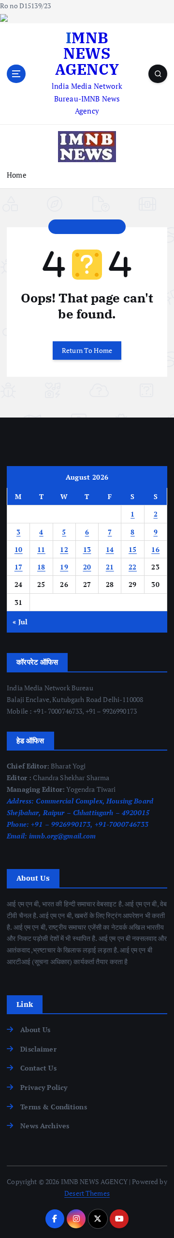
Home (17, 175)
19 (64, 566)
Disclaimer (38, 1049)
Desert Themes (87, 1193)
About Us (35, 1029)
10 (18, 549)
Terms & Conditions (53, 1106)
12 (64, 549)
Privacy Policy (43, 1087)
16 (155, 549)
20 (87, 566)
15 (133, 549)
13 (87, 549)
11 (41, 549)
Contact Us (38, 1067)
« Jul (20, 621)
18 (41, 566)
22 (133, 566)
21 (110, 566)
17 (18, 566)
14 (110, 549)
